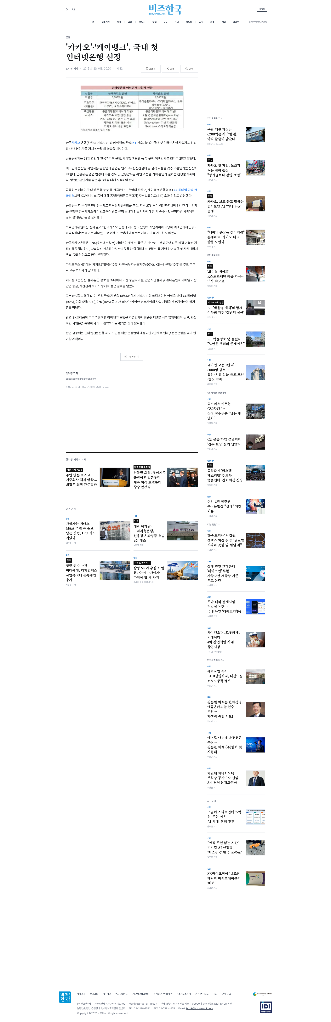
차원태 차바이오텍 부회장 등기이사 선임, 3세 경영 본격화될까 (223, 778)
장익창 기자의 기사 (76, 459)
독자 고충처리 (121, 993)
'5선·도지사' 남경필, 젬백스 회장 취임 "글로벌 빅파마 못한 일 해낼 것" (225, 540)
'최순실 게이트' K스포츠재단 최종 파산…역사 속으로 (226, 274)
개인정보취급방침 (141, 993)
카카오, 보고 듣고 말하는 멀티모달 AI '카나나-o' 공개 (225, 204)
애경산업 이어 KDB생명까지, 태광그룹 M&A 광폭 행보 (225, 676)
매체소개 (81, 993)
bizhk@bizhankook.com (199, 1008)
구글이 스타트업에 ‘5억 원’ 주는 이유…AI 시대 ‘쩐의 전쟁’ (224, 817)
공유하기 (133, 356)
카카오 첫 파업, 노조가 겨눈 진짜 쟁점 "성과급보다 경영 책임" (224, 168)
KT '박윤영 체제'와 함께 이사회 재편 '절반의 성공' (225, 308)
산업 (119, 22)
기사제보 (107, 993)
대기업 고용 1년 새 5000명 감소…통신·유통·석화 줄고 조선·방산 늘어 (225, 372)
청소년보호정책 (183, 993)
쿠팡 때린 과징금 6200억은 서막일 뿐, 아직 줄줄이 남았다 (222, 134)
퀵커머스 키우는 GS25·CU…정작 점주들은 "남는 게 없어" (224, 410)
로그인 (262, 9)
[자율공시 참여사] (266, 1007)
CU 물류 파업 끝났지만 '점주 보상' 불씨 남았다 (224, 441)
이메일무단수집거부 (162, 993)
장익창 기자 (72, 68)
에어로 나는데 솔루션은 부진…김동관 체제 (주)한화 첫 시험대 (224, 744)
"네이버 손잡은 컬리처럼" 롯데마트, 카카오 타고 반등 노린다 (226, 237)
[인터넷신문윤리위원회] (262, 994)
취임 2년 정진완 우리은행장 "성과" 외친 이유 (224, 506)
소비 (177, 22)
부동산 (142, 22)
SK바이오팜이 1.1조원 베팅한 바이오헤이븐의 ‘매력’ (224, 878)
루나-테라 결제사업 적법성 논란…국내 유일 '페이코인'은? (224, 606)
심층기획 (105, 22)
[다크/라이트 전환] (67, 9)
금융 (130, 22)
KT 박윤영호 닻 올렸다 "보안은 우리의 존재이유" (226, 339)
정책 (154, 22)
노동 (165, 22)
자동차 (189, 22)
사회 (201, 22)
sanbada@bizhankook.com (81, 378)
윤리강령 (94, 993)
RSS (215, 993)
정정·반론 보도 (201, 993)
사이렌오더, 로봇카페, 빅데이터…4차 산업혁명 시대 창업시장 (223, 639)
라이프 (236, 22)
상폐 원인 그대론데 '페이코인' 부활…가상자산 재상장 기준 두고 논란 (222, 573)
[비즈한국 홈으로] (166, 9)
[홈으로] (65, 997)
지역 (224, 22)
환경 (212, 22)
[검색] (73, 9)
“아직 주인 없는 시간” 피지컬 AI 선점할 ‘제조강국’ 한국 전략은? (224, 847)
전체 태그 (226, 993)
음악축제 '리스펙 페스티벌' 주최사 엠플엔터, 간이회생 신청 (225, 473)
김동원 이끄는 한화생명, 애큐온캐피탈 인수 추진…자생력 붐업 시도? (225, 709)
